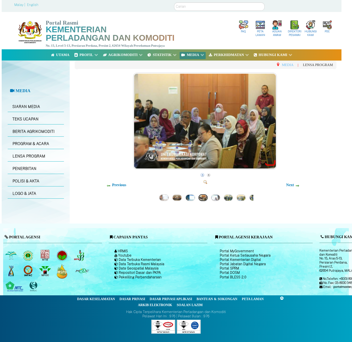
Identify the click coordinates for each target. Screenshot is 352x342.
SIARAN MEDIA (26, 106)
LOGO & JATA (24, 193)
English (32, 5)
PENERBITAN (24, 168)
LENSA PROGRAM (28, 156)
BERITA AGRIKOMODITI (33, 131)
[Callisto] (163, 326)
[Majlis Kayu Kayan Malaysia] (15, 286)
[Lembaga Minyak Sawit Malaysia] (11, 255)
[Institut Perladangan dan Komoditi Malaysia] (28, 271)
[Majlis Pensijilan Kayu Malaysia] (34, 286)
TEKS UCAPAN (25, 119)
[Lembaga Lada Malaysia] (79, 255)
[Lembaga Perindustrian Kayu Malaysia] (45, 255)
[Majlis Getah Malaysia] (82, 271)
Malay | (20, 5)
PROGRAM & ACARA (30, 143)
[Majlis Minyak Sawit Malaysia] (45, 271)
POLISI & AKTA (25, 181)
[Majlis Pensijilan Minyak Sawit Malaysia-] (62, 271)
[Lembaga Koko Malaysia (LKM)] (62, 255)
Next (290, 185)
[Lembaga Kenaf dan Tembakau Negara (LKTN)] (11, 271)
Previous (119, 185)
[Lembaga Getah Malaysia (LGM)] (28, 255)
